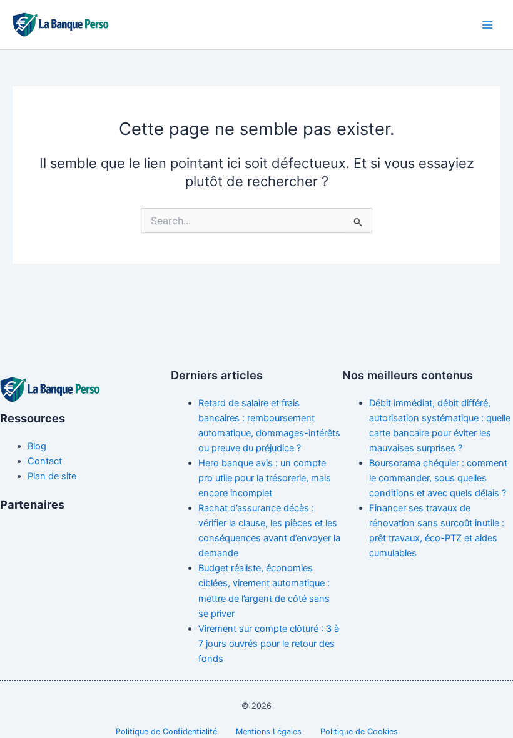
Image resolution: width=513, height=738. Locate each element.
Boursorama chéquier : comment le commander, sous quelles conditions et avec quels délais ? (438, 478)
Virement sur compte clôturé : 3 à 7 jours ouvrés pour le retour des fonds (268, 643)
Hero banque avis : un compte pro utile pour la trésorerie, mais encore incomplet (264, 478)
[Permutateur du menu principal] (487, 25)
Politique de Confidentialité (166, 731)
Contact (45, 461)
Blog (37, 446)
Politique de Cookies (359, 731)
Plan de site (52, 476)
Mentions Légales (269, 731)
